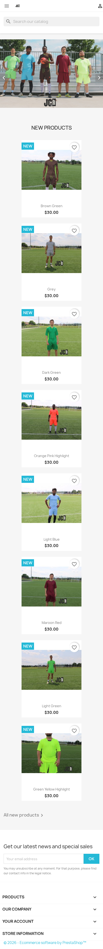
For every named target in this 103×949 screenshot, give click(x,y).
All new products (24, 815)
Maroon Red (52, 622)
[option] (51, 73)
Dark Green (51, 372)
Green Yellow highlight (51, 789)
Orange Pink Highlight (51, 455)
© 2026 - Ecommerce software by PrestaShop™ (45, 942)
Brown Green (52, 206)
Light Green (51, 706)
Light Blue (52, 539)
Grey (51, 289)
